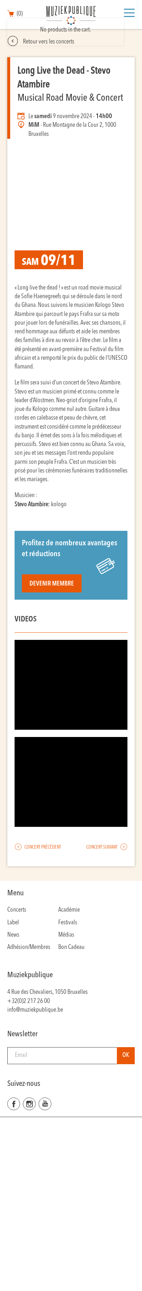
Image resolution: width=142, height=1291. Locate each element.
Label (13, 923)
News (13, 935)
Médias (66, 935)
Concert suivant (102, 847)
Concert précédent (42, 847)
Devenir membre (51, 584)
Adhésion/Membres (28, 947)
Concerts (16, 910)
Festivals (67, 923)
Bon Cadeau (71, 947)
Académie (69, 910)
